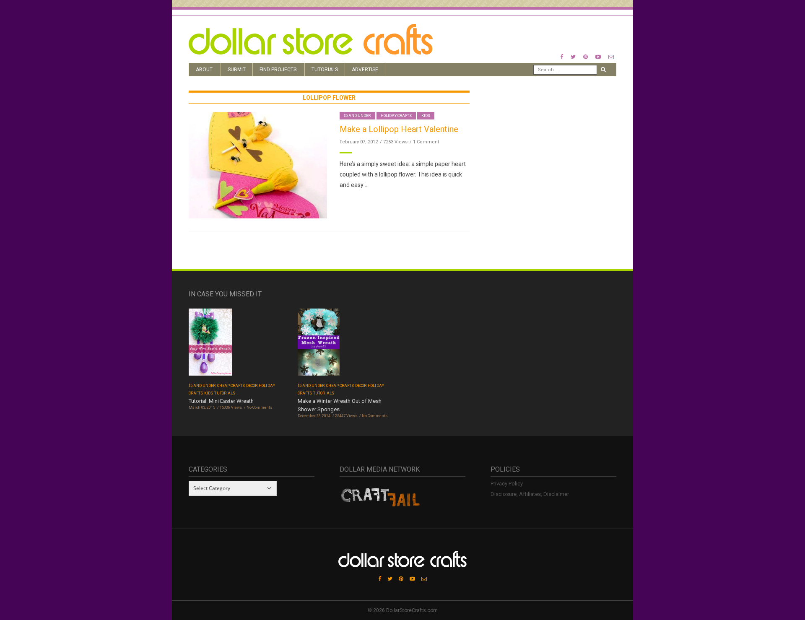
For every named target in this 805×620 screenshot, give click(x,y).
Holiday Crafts (396, 116)
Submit (237, 70)
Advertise (365, 70)
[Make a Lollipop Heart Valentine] (258, 165)
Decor (251, 386)
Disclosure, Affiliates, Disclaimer (530, 494)
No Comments (259, 407)
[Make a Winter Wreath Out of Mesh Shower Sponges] (319, 345)
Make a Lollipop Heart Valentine (399, 129)
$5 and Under (357, 116)
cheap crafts (231, 386)
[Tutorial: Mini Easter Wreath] (210, 345)
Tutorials (325, 70)
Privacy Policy (507, 483)
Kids (425, 116)
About (204, 70)
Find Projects (278, 70)
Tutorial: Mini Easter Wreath (221, 401)
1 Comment (426, 142)
